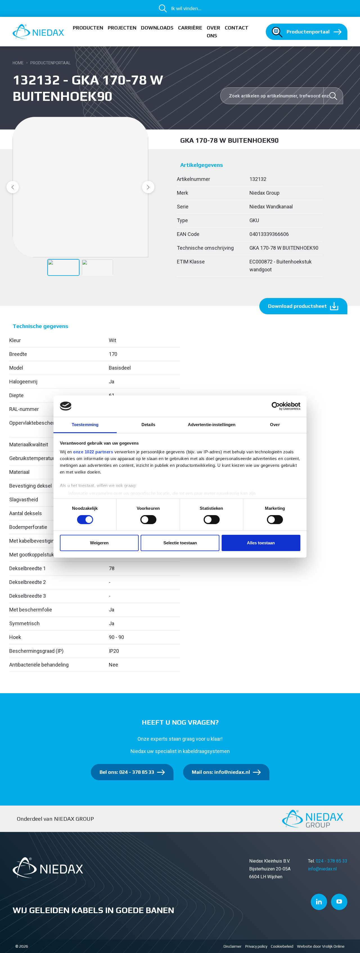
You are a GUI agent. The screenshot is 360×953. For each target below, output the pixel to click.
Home (18, 63)
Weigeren (99, 542)
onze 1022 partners (93, 451)
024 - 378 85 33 (331, 861)
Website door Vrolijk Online (321, 946)
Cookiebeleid (282, 946)
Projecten (122, 28)
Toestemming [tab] (85, 424)
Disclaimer (233, 946)
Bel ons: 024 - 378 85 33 (127, 772)
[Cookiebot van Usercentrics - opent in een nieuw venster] (275, 406)
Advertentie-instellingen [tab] (211, 424)
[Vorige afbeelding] (12, 187)
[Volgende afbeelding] (148, 187)
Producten (88, 28)
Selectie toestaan (180, 542)
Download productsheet (297, 306)
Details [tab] (148, 424)
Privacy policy (256, 946)
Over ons (213, 31)
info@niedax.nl (322, 869)
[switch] (148, 519)
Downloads (157, 28)
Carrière (190, 28)
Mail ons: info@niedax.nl (221, 772)
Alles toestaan (261, 542)
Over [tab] (275, 424)
